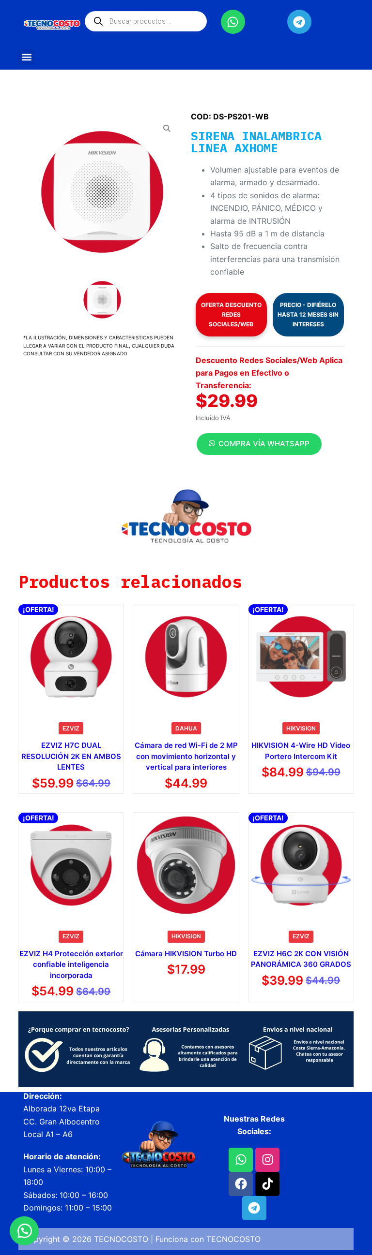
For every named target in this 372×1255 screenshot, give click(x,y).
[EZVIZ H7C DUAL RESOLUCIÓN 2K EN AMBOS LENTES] (71, 656)
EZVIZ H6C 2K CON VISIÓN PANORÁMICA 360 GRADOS (301, 959)
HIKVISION (301, 728)
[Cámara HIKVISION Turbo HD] (185, 865)
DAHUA (186, 728)
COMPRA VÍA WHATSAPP (264, 443)
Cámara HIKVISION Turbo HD (186, 953)
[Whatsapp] (233, 22)
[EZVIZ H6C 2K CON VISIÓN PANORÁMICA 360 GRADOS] (301, 865)
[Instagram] (267, 1160)
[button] (26, 57)
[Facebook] (241, 1184)
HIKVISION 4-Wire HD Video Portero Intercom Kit (300, 751)
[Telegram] (299, 22)
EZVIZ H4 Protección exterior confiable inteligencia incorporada (71, 964)
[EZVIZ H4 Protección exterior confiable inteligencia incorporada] (71, 865)
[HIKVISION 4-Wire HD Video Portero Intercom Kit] (301, 656)
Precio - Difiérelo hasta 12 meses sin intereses (308, 314)
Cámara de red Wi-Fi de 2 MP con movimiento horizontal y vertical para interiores (186, 756)
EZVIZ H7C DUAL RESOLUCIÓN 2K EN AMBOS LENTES (71, 756)
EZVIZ (70, 728)
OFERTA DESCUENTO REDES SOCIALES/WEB (231, 314)
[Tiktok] (267, 1184)
